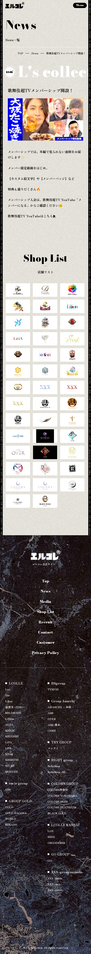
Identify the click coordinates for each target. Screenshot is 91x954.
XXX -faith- (55, 878)
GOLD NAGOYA (16, 813)
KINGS (9, 730)
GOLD (9, 807)
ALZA (9, 725)
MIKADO (11, 825)
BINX (51, 837)
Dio (7, 695)
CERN (52, 730)
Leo (7, 689)
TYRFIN (53, 689)
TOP (20, 53)
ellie (8, 789)
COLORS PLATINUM (62, 807)
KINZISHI (12, 736)
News (34, 53)
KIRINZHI (12, 760)
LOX (51, 831)
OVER (52, 719)
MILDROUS (13, 713)
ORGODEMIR (56, 843)
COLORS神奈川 (58, 790)
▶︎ (54, 216)
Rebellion (54, 766)
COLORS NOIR (58, 801)
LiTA (8, 742)
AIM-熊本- (54, 725)
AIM (50, 713)
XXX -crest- (56, 890)
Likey (9, 701)
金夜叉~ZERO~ (15, 707)
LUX (8, 748)
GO (50, 860)
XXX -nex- (54, 884)
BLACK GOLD (57, 813)
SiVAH (9, 766)
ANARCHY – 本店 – (61, 707)
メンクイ (53, 748)
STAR (9, 754)
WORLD (10, 819)
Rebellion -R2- (57, 772)
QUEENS (11, 771)
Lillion (9, 719)
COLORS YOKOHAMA (62, 796)
